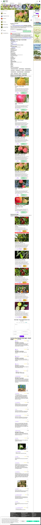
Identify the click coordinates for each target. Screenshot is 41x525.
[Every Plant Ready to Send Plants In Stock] (37, 35)
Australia (19, 377)
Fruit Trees (14, 25)
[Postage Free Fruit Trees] (37, 24)
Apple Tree (22, 25)
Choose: (18, 231)
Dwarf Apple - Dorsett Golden (20, 171)
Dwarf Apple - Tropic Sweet (20, 137)
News (33, 516)
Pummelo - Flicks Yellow (19, 86)
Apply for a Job (34, 514)
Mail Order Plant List (24, 513)
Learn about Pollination (13, 47)
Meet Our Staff (34, 513)
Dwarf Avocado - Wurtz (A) (20, 259)
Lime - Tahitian (18, 310)
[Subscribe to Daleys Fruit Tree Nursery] (37, 15)
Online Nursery (23, 514)
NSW (17, 377)
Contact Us (12, 513)
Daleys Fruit (7, 1)
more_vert (27, 347)
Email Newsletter (13, 516)
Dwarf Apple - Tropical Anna (20, 154)
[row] (14, 68)
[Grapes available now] (20, 9)
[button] (20, 9)
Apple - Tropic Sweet (19, 188)
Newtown (16, 377)
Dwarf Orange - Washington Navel (21, 293)
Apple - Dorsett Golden (19, 120)
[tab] (4, 3)
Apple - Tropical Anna (19, 103)
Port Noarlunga (16, 431)
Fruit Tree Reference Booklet (25, 515)
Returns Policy (23, 516)
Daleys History (34, 515)
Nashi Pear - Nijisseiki (19, 242)
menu (1, 1)
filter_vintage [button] (26, 73)
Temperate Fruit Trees (17, 25)
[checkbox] (14, 68)
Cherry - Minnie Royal (19, 276)
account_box (39, 1)
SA (18, 431)
